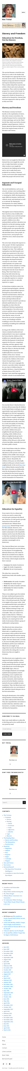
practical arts (6, 525)
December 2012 (8, 1017)
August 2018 (7, 959)
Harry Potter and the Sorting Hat (13, 891)
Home (4, 1037)
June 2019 (6, 949)
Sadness (7, 850)
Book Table (5, 1055)
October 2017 (7, 970)
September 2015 (8, 992)
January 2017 (7, 982)
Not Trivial (7, 19)
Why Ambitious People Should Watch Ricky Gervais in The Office (14, 918)
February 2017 (8, 980)
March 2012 (7, 1030)
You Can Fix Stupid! (17, 931)
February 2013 (8, 1013)
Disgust (7, 861)
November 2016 (8, 986)
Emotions (6, 846)
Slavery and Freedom (11, 840)
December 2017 (8, 968)
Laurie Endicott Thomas (11, 926)
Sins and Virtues (9, 863)
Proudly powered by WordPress (16, 1068)
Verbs (9, 827)
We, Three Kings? (9, 893)
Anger (7, 856)
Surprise (7, 854)
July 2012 (6, 1024)
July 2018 (6, 961)
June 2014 (6, 999)
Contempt (8, 858)
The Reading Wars (9, 838)
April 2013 (7, 1011)
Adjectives (11, 829)
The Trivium (7, 815)
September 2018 (8, 957)
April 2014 (7, 1003)
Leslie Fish (7, 922)
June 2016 (6, 990)
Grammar (8, 817)
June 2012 (6, 1026)
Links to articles (6, 1051)
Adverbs (10, 832)
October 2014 (7, 997)
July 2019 (6, 947)
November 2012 (8, 1019)
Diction (9, 819)
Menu (23, 12)
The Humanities (10, 842)
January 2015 (7, 995)
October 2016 (7, 988)
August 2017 (7, 974)
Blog (3, 1040)
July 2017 (6, 976)
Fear (6, 852)
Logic (8, 834)
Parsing (9, 821)
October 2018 (7, 955)
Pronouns (11, 825)
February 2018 (8, 966)
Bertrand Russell (9, 867)
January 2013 (7, 1015)
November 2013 (8, 1005)
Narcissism (7, 865)
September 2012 (8, 1021)
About (4, 1044)
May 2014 (6, 1001)
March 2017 (7, 978)
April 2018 (7, 963)
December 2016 (8, 984)
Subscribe (7, 734)
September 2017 (8, 972)
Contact (4, 1048)
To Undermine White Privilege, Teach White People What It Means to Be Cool (14, 902)
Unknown (7, 931)
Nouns (10, 823)
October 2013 (7, 1007)
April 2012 (7, 1028)
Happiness (8, 848)
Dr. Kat (6, 933)
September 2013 (8, 1009)
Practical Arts (9, 844)
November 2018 (8, 953)
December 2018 (8, 951)
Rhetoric (9, 836)
